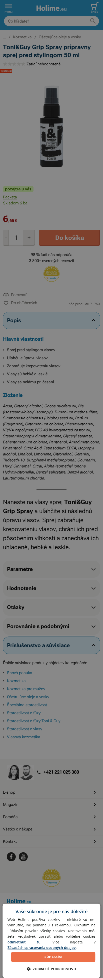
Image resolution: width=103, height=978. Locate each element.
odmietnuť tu (24, 942)
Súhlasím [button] (53, 956)
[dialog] (51, 941)
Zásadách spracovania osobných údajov (42, 947)
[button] (51, 969)
